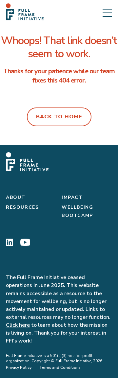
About (16, 197)
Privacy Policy (18, 367)
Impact (72, 197)
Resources (22, 207)
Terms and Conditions (60, 367)
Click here (18, 325)
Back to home (59, 116)
